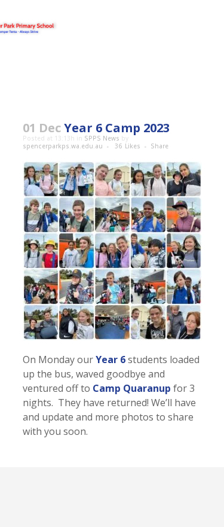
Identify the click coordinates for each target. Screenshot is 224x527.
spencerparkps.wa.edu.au (63, 146)
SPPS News (101, 138)
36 (127, 146)
